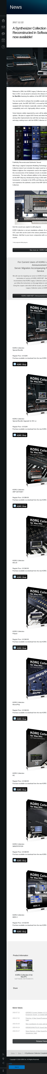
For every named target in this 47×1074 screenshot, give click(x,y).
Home (4, 20)
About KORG (4, 1070)
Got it (17, 1067)
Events (4, 40)
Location (4, 1059)
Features (4, 34)
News (4, 1054)
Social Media (4, 1063)
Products (4, 27)
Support (4, 47)
